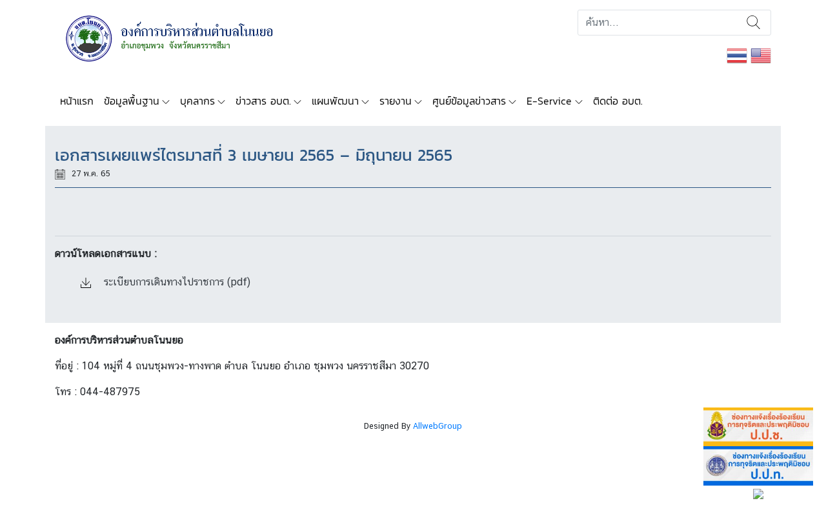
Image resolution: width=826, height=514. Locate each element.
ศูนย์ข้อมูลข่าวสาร (469, 100)
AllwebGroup (437, 426)
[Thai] (737, 54)
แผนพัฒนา (335, 100)
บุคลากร (197, 100)
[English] (760, 54)
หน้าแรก (77, 100)
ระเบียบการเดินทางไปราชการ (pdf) (175, 282)
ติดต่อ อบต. (618, 100)
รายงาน (395, 100)
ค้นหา (753, 22)
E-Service (549, 100)
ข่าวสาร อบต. (263, 100)
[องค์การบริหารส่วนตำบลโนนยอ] (187, 37)
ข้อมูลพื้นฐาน (131, 100)
